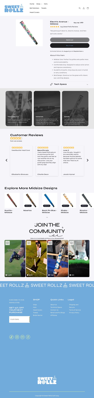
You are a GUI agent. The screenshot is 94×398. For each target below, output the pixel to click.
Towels (35, 312)
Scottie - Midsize (9, 211)
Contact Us (54, 310)
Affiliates (53, 315)
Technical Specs (56, 307)
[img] (48, 138)
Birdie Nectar (38, 315)
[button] (39, 4)
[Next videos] (86, 258)
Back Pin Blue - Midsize (49, 211)
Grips (35, 304)
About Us (53, 304)
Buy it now (69, 45)
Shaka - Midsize (65, 211)
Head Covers (37, 310)
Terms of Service (75, 310)
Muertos (27, 210)
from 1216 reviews (16, 141)
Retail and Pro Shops (57, 312)
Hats (34, 307)
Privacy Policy (74, 312)
